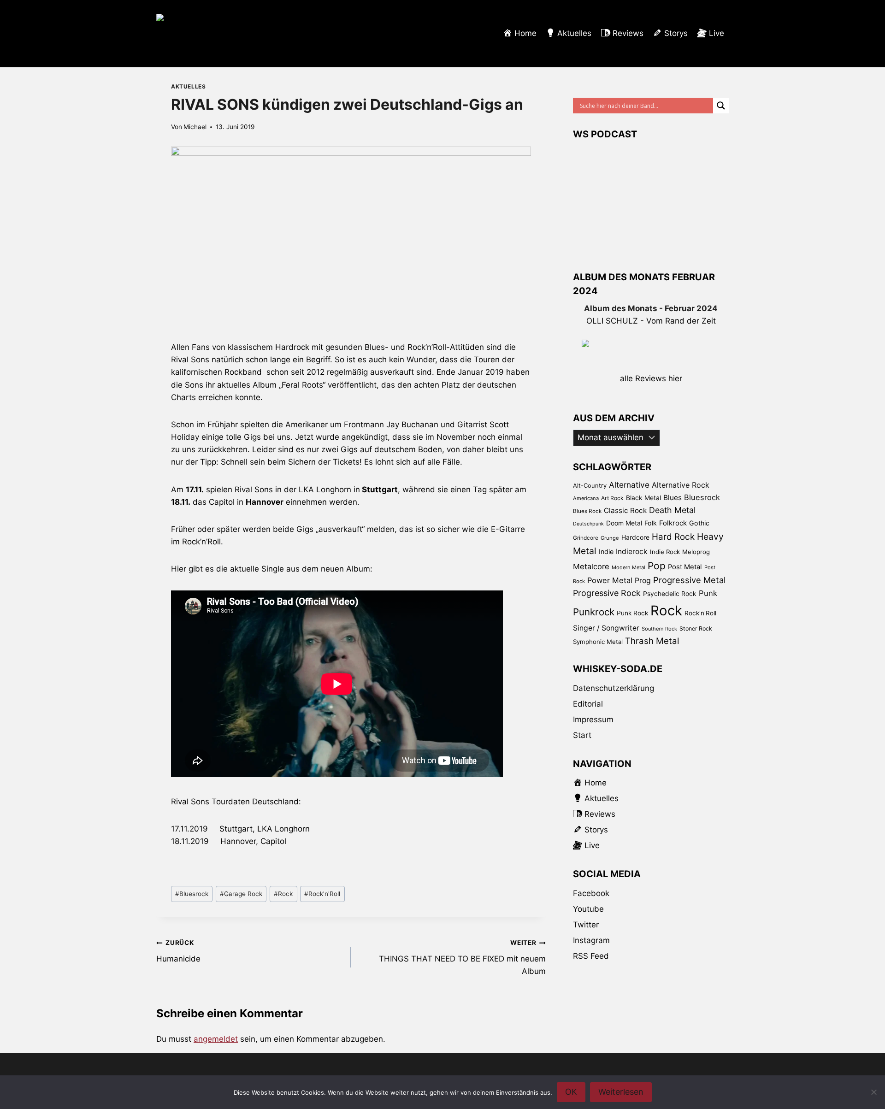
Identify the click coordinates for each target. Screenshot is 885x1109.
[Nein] (873, 1092)
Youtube (588, 909)
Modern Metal (628, 567)
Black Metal (643, 497)
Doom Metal (624, 523)
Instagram (591, 940)
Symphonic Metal (598, 641)
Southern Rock (659, 628)
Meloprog (696, 551)
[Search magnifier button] (721, 105)
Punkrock (593, 612)
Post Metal (685, 567)
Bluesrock (191, 893)
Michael (194, 126)
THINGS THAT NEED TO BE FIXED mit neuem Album (462, 957)
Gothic (699, 523)
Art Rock (612, 498)
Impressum (593, 719)
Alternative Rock (680, 485)
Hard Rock (673, 536)
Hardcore (635, 537)
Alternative (629, 485)
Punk (708, 593)
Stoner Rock (695, 628)
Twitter (586, 924)
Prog (643, 580)
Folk (650, 523)
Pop (657, 566)
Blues (672, 497)
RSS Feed (591, 956)
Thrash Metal (652, 641)
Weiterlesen (620, 1092)
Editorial (588, 703)
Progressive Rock (607, 593)
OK (571, 1092)
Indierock (632, 551)
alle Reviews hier (651, 378)
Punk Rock (632, 613)
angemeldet (216, 1039)
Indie (606, 551)
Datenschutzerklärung (613, 688)
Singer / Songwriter (606, 628)
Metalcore (591, 566)
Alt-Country (590, 485)
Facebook (591, 893)
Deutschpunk (588, 524)
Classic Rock (625, 510)
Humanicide (178, 951)
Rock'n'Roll (322, 893)
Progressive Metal (689, 580)
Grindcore (585, 537)
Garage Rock (241, 893)
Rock (283, 893)
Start (582, 735)
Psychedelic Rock (669, 593)
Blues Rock (587, 511)
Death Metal (672, 510)
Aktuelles (188, 86)
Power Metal (609, 580)
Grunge (610, 538)
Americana (586, 498)
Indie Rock (665, 551)
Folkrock (673, 523)
